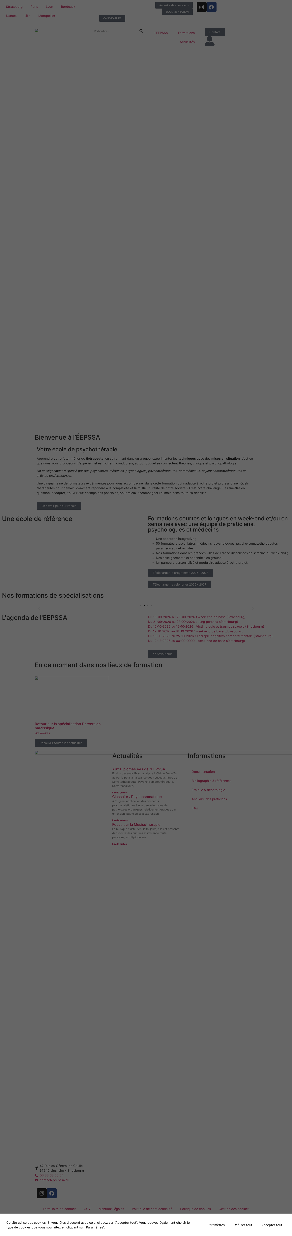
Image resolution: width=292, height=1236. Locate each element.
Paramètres (216, 1225)
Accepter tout (271, 1225)
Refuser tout (243, 1225)
